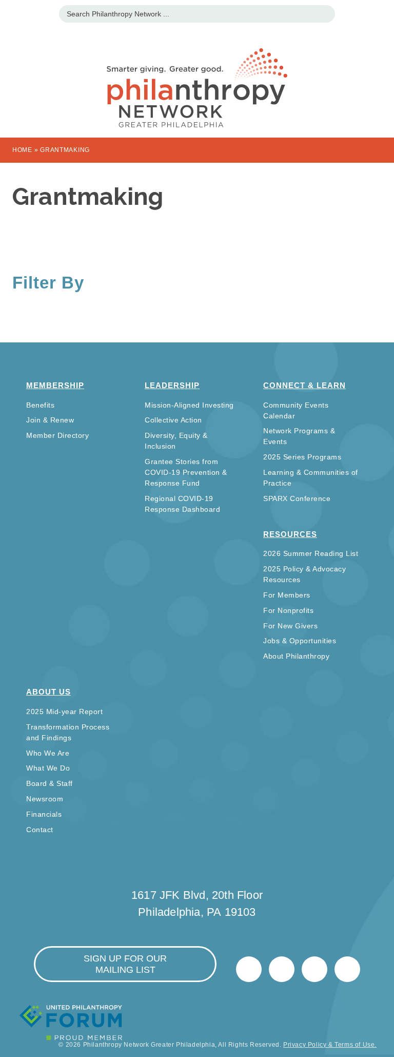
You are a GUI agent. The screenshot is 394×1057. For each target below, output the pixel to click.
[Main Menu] (13, 12)
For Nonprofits (288, 610)
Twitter (249, 969)
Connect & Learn (304, 385)
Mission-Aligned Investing (189, 405)
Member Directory (57, 435)
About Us (48, 691)
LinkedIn (281, 969)
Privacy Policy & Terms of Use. (330, 1044)
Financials (44, 814)
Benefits (40, 405)
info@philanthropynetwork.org (314, 969)
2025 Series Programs (302, 457)
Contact (39, 829)
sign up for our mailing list (125, 964)
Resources (290, 534)
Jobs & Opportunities (299, 641)
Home (22, 149)
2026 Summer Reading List (310, 553)
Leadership (172, 385)
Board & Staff (49, 783)
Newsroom (44, 799)
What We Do (48, 768)
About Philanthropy (296, 656)
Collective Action (173, 420)
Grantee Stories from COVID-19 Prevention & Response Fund (186, 472)
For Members (286, 595)
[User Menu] (380, 12)
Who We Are (47, 753)
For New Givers (290, 626)
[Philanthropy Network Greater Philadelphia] (197, 75)
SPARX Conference (296, 498)
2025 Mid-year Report (64, 711)
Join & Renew (50, 420)
